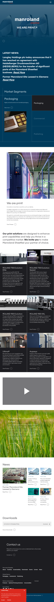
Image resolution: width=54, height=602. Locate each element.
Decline (9, 600)
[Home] (8, 2)
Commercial (12, 576)
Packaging (5, 576)
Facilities (9, 569)
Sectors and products (8, 581)
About (4, 569)
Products (5, 583)
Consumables (27, 583)
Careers (36, 569)
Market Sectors (6, 574)
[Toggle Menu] (50, 2)
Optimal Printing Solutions (16, 583)
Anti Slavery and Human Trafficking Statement (32, 595)
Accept (3, 600)
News (40, 569)
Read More (19, 72)
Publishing (20, 576)
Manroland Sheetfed (8, 567)
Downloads (25, 569)
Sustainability (17, 569)
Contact (37, 581)
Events (31, 569)
